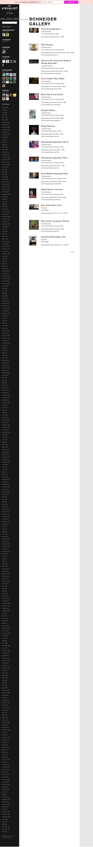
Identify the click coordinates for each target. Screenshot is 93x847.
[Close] (91, 1)
